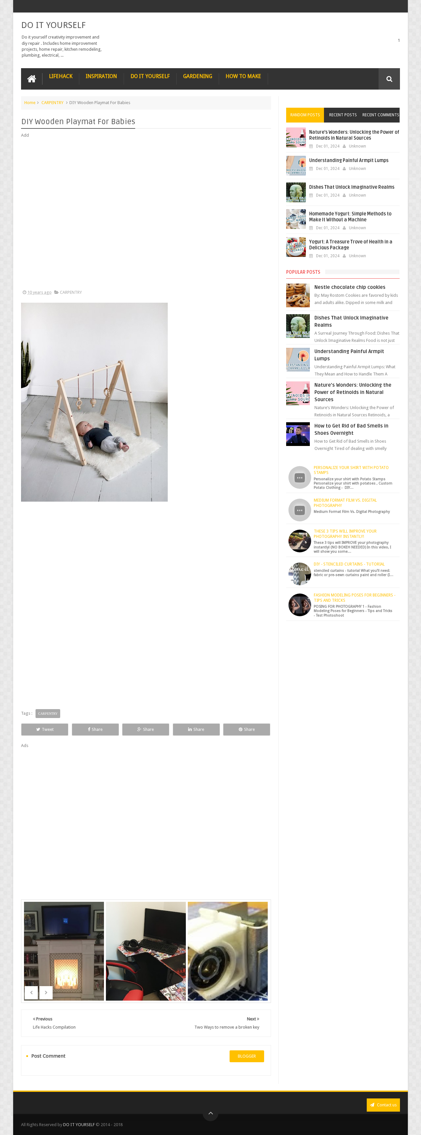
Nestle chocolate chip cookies (349, 287)
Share (97, 729)
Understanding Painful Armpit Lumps (348, 160)
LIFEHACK (60, 76)
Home (30, 102)
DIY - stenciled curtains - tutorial (349, 564)
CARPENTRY (52, 102)
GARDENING (197, 76)
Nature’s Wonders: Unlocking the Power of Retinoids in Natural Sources (354, 135)
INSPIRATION (101, 76)
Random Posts (305, 115)
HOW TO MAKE (243, 76)
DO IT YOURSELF (53, 25)
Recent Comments (380, 115)
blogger (247, 1056)
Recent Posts (343, 115)
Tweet (48, 729)
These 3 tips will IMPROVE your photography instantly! (345, 534)
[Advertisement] (146, 214)
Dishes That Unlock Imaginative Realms (351, 187)
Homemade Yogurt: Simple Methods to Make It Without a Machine (350, 217)
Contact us (386, 1104)
